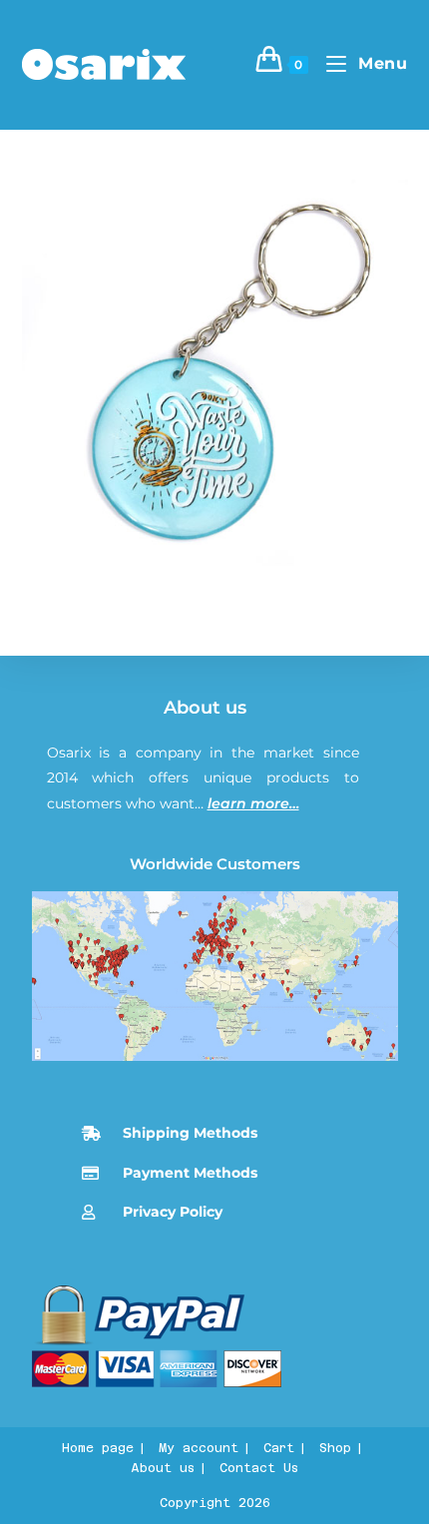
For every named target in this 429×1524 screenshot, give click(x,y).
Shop (335, 1448)
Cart (278, 1448)
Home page (98, 1448)
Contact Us (258, 1468)
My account (198, 1448)
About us (205, 708)
